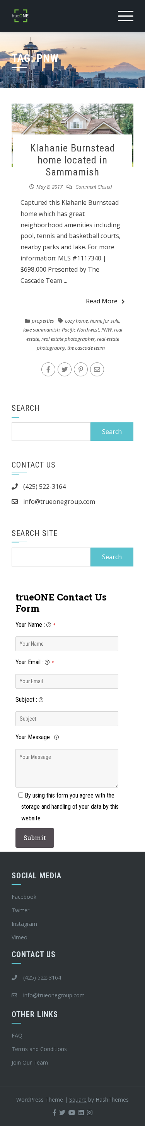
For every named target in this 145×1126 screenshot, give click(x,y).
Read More (102, 301)
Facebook (24, 896)
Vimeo (19, 937)
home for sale (104, 320)
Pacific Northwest (80, 329)
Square (78, 1099)
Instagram (24, 923)
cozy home (76, 320)
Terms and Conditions (39, 1049)
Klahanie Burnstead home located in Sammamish (72, 160)
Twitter (20, 910)
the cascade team (86, 347)
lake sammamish (41, 329)
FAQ (17, 1035)
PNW (106, 329)
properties (43, 320)
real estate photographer (68, 338)
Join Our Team (30, 1062)
